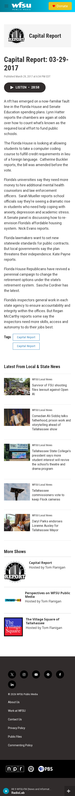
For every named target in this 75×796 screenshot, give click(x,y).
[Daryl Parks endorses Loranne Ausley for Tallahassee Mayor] (17, 522)
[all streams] (69, 791)
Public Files (15, 736)
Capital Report (45, 35)
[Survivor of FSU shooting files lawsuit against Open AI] (17, 386)
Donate (62, 6)
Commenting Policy (20, 745)
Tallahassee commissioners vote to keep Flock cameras (48, 495)
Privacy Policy (16, 728)
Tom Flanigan (55, 567)
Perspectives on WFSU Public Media (47, 595)
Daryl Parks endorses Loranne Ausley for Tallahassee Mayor (47, 525)
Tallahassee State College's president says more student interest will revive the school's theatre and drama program (51, 460)
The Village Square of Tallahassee (42, 621)
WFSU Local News (42, 379)
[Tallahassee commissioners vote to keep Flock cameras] (17, 492)
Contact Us (15, 719)
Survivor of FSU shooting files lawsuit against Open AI (50, 389)
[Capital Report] (16, 35)
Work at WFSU (17, 710)
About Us (14, 702)
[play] (6, 791)
